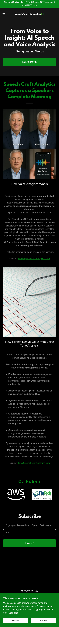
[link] (29, 14)
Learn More (29, 62)
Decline (16, 620)
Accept (43, 620)
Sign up (29, 543)
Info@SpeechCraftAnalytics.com (34, 258)
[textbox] (29, 532)
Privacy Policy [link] (29, 591)
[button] (5, 14)
